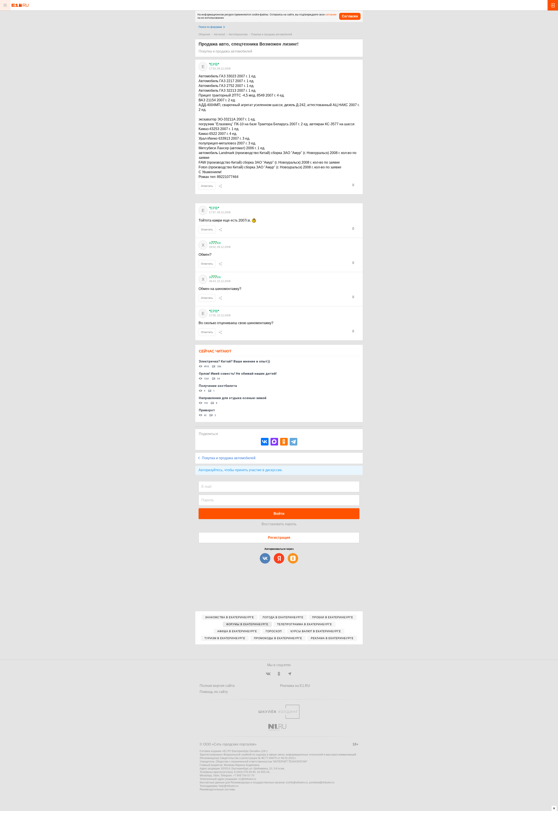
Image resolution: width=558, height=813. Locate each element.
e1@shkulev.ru (247, 779)
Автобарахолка (238, 34)
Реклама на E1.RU (295, 686)
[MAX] (274, 441)
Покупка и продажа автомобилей (271, 34)
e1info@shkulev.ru (297, 782)
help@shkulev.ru (228, 786)
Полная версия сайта (217, 686)
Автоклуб (219, 34)
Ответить (207, 186)
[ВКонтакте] (265, 441)
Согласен (350, 16)
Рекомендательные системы (217, 789)
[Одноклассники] (284, 441)
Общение (204, 34)
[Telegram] (293, 441)
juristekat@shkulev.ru (321, 782)
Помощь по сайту (214, 692)
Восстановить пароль (279, 524)
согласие (330, 14)
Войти (279, 513)
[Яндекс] (279, 558)
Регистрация (279, 537)
